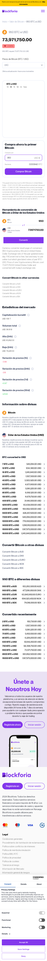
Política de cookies (10, 861)
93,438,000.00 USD (21, 505)
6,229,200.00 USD (21, 638)
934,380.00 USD (21, 468)
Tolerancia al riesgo (10, 865)
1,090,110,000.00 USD (21, 525)
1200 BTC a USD (10, 505)
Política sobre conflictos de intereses (18, 846)
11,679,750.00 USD (21, 497)
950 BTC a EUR (9, 595)
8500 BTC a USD (10, 654)
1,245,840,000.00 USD (21, 534)
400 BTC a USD (9, 501)
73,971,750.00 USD (21, 650)
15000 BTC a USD (10, 529)
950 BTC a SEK (9, 603)
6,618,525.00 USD (21, 493)
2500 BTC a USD (10, 509)
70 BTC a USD (8, 634)
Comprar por (9, 153)
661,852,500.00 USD (21, 654)
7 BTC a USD (8, 464)
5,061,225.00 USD (21, 489)
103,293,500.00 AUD (21, 587)
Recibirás (8, 164)
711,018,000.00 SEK (21, 603)
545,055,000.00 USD (21, 517)
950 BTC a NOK (9, 599)
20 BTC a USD (8, 476)
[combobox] (23, 65)
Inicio (4, 21)
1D (11, 87)
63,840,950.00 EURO (21, 595)
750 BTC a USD (9, 646)
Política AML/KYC (10, 854)
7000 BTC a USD (10, 517)
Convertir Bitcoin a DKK (11, 287)
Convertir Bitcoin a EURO (12, 290)
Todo (25, 87)
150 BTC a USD (9, 497)
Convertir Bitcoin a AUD (11, 284)
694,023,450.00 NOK (21, 599)
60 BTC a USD (9, 485)
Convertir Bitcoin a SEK (11, 296)
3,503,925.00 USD (21, 481)
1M (18, 87)
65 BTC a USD (8, 489)
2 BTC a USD (8, 622)
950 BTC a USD (9, 650)
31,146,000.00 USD (21, 501)
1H (8, 87)
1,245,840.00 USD (21, 472)
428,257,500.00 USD (21, 513)
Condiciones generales (12, 839)
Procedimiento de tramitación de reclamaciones (23, 843)
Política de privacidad (11, 857)
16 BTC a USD (8, 472)
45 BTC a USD (8, 481)
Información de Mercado (13, 869)
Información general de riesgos (16, 872)
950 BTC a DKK (9, 591)
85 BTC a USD (8, 493)
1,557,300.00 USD (21, 476)
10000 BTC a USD (10, 521)
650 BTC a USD (9, 642)
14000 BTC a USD (10, 525)
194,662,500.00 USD (21, 509)
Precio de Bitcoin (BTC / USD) (15, 59)
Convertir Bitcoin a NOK (11, 293)
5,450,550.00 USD (21, 634)
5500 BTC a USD (10, 513)
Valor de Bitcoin (16, 21)
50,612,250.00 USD (21, 642)
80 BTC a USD (8, 638)
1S (14, 87)
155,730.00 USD (21, 622)
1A (21, 87)
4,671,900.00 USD (21, 485)
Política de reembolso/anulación (16, 850)
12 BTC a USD (8, 468)
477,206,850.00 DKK (21, 591)
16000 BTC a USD (10, 534)
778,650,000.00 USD (21, 521)
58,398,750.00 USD (21, 646)
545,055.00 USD (21, 464)
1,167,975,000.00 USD (21, 529)
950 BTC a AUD (9, 587)
